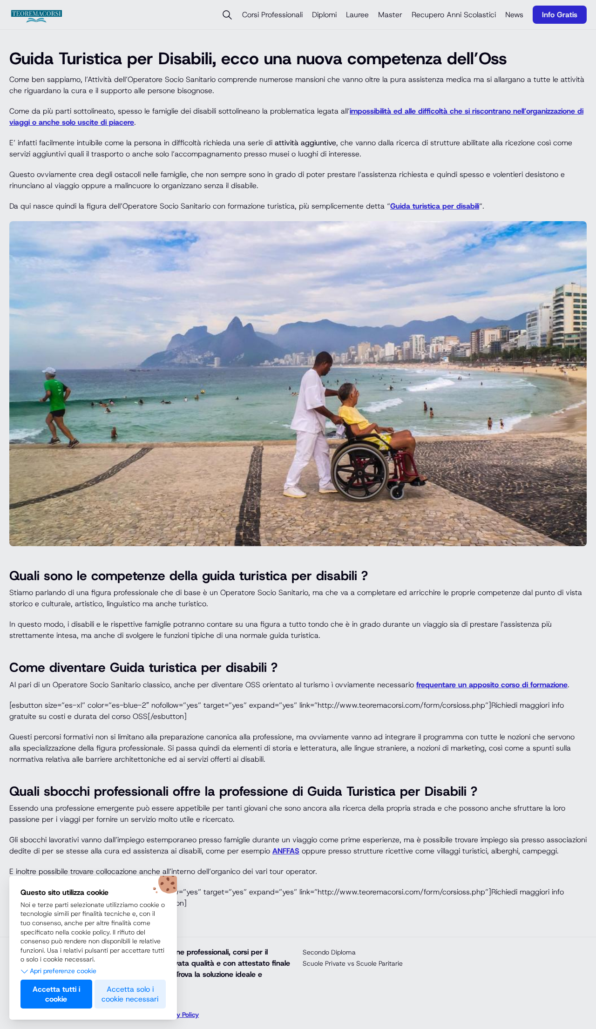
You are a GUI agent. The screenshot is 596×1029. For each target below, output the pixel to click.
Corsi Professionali (272, 15)
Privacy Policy (179, 1014)
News (514, 15)
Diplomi (324, 15)
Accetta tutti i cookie (56, 994)
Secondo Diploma (329, 952)
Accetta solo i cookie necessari (130, 994)
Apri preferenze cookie (63, 971)
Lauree (357, 15)
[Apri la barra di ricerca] (227, 15)
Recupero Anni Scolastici (454, 15)
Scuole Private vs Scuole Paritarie (353, 963)
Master (390, 15)
